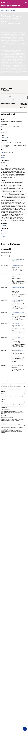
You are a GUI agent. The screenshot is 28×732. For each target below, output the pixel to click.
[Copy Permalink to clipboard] (25, 425)
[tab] (5, 249)
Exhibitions (4, 256)
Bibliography (5, 252)
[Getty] (4, 2)
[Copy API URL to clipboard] (25, 387)
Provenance (5, 249)
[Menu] (25, 729)
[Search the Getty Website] (26, 3)
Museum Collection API (15, 388)
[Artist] (5, 23)
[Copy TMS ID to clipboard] (25, 394)
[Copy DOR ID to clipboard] (25, 402)
